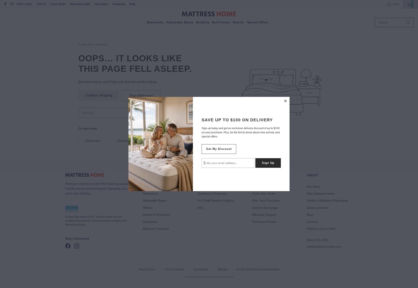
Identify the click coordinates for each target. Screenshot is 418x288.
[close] (286, 101)
